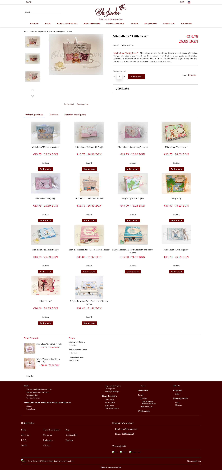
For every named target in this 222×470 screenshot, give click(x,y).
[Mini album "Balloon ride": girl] (89, 132)
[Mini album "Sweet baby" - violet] (133, 132)
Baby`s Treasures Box (67, 23)
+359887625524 (127, 434)
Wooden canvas (110, 402)
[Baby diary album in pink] (133, 183)
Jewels (140, 395)
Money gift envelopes (112, 391)
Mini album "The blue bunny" (45, 250)
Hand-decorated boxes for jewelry (37, 392)
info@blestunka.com (129, 429)
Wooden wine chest (32, 398)
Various (143, 386)
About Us (25, 435)
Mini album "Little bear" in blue (89, 198)
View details (89, 272)
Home (25, 31)
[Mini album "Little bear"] (76, 74)
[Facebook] (196, 2)
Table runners (109, 405)
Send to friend (69, 104)
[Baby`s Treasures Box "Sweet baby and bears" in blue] (133, 235)
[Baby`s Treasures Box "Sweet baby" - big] (29, 363)
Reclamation (48, 440)
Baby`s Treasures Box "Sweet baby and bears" (89, 250)
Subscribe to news (77, 358)
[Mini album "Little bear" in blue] (89, 184)
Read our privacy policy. (64, 461)
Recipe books (150, 23)
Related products (34, 114)
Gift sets (176, 386)
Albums (134, 23)
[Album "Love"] (45, 285)
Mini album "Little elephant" (176, 250)
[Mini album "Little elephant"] (176, 234)
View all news (74, 360)
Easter (177, 402)
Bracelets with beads (149, 404)
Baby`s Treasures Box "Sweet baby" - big (48, 360)
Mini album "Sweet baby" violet (49, 344)
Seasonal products (180, 399)
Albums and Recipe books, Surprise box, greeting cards (47, 31)
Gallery (177, 394)
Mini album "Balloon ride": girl (89, 147)
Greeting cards (110, 389)
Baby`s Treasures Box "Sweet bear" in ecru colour (89, 302)
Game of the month (115, 23)
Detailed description (75, 114)
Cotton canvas (109, 400)
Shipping (46, 445)
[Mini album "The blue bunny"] (45, 235)
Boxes (48, 23)
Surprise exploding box (113, 386)
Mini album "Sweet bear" (176, 147)
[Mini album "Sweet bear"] (176, 132)
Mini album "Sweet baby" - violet (133, 147)
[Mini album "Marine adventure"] (45, 133)
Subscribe (29, 376)
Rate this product (82, 104)
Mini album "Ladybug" (45, 198)
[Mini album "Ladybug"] (45, 183)
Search (23, 445)
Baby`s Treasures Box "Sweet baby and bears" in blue (132, 251)
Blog (67, 430)
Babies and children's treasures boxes (39, 389)
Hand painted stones (112, 408)
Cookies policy (71, 435)
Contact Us (47, 435)
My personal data (194, 461)
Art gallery (177, 390)
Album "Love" (45, 301)
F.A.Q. (24, 440)
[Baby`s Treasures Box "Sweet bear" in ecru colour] (89, 287)
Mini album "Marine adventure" (46, 147)
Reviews (54, 114)
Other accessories (146, 406)
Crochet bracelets (148, 401)
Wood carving (144, 411)
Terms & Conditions (51, 430)
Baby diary (176, 198)
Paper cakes (169, 23)
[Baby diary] (176, 183)
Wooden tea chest (32, 395)
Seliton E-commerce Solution (111, 467)
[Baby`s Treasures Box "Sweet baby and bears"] (89, 235)
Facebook (69, 440)
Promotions (186, 23)
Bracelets (144, 399)
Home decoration (92, 23)
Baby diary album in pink (133, 198)
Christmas (178, 405)
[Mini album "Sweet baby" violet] (29, 348)
